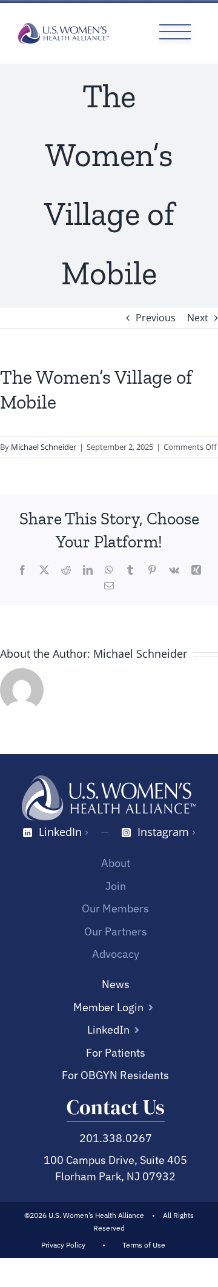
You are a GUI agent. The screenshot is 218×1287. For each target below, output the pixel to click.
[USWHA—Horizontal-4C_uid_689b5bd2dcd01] (63, 28)
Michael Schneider (43, 446)
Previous (156, 317)
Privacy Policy (63, 1244)
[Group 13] (175, 25)
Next (197, 317)
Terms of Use (143, 1244)
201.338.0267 (115, 1138)
